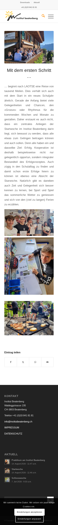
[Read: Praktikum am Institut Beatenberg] (7, 462)
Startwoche (17, 469)
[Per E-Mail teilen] (47, 362)
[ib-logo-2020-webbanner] (24, 16)
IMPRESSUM (11, 427)
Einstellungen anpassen (29, 519)
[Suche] (42, 16)
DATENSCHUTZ (13, 433)
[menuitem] (25, 2)
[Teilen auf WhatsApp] (35, 362)
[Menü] (49, 16)
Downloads (25, 2)
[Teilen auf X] (23, 362)
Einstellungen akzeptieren (29, 512)
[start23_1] (29, 47)
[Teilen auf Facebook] (11, 362)
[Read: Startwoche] (7, 471)
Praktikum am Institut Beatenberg (28, 460)
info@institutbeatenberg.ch (18, 421)
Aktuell (37, 2)
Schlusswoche (19, 478)
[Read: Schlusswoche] (7, 479)
